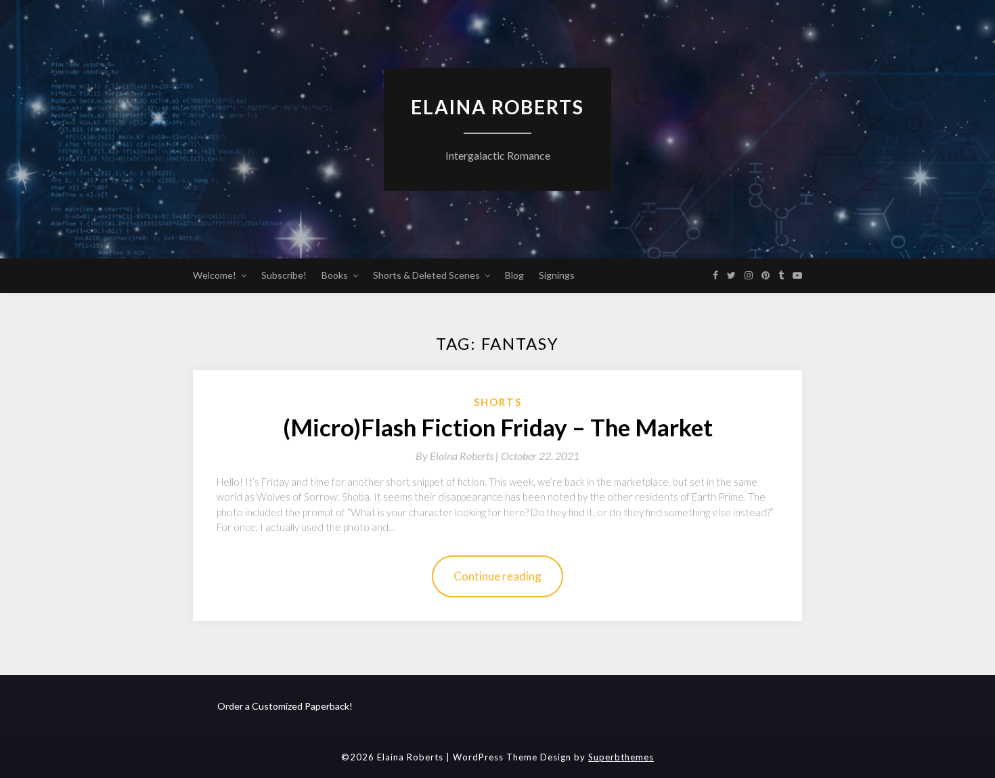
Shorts (498, 402)
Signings (557, 275)
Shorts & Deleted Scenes (426, 275)
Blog (514, 275)
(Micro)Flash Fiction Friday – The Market (498, 427)
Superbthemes (621, 757)
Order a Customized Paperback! (285, 706)
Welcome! (214, 275)
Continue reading (497, 576)
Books (335, 275)
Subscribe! (284, 275)
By (458, 455)
